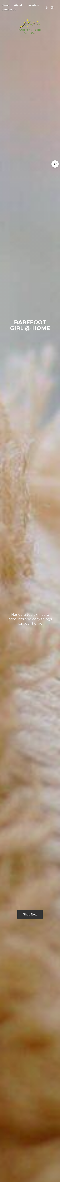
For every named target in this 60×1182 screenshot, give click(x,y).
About (18, 5)
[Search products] (55, 164)
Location (33, 5)
